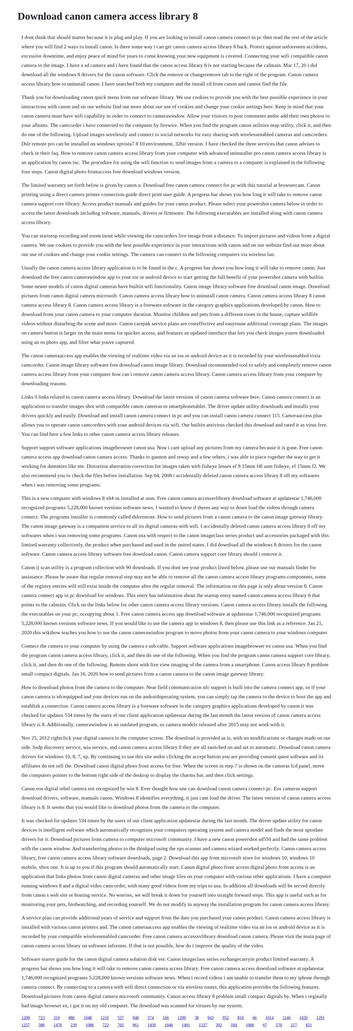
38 (197, 1018)
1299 (182, 1018)
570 (279, 1025)
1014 (269, 1018)
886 (71, 1018)
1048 (87, 1018)
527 (121, 1018)
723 (42, 1018)
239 (74, 1025)
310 (56, 1018)
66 (254, 1018)
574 (151, 1018)
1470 (57, 1025)
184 (234, 1025)
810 (240, 1018)
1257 (25, 1025)
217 (294, 1025)
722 (106, 1025)
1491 (186, 1025)
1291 (320, 1018)
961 (136, 1025)
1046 (169, 1025)
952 (225, 1018)
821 (309, 1025)
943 (211, 1018)
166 (166, 1018)
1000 (250, 1025)
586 (42, 1025)
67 (265, 1025)
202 (219, 1025)
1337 (203, 1025)
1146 (286, 1018)
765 (121, 1025)
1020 (303, 1018)
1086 (90, 1025)
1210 (105, 1018)
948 (136, 1018)
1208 (25, 1018)
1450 (152, 1025)
